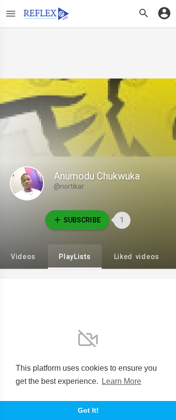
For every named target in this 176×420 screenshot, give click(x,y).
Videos (23, 256)
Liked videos (136, 256)
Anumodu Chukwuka (97, 176)
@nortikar (69, 186)
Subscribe (82, 220)
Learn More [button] (121, 381)
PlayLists (74, 256)
